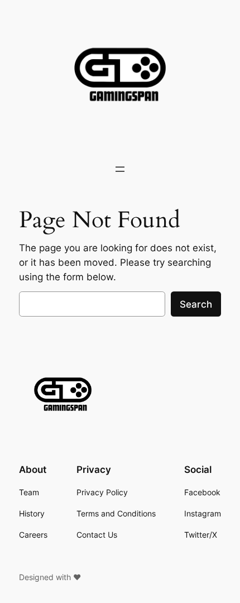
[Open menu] (120, 169)
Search (196, 304)
